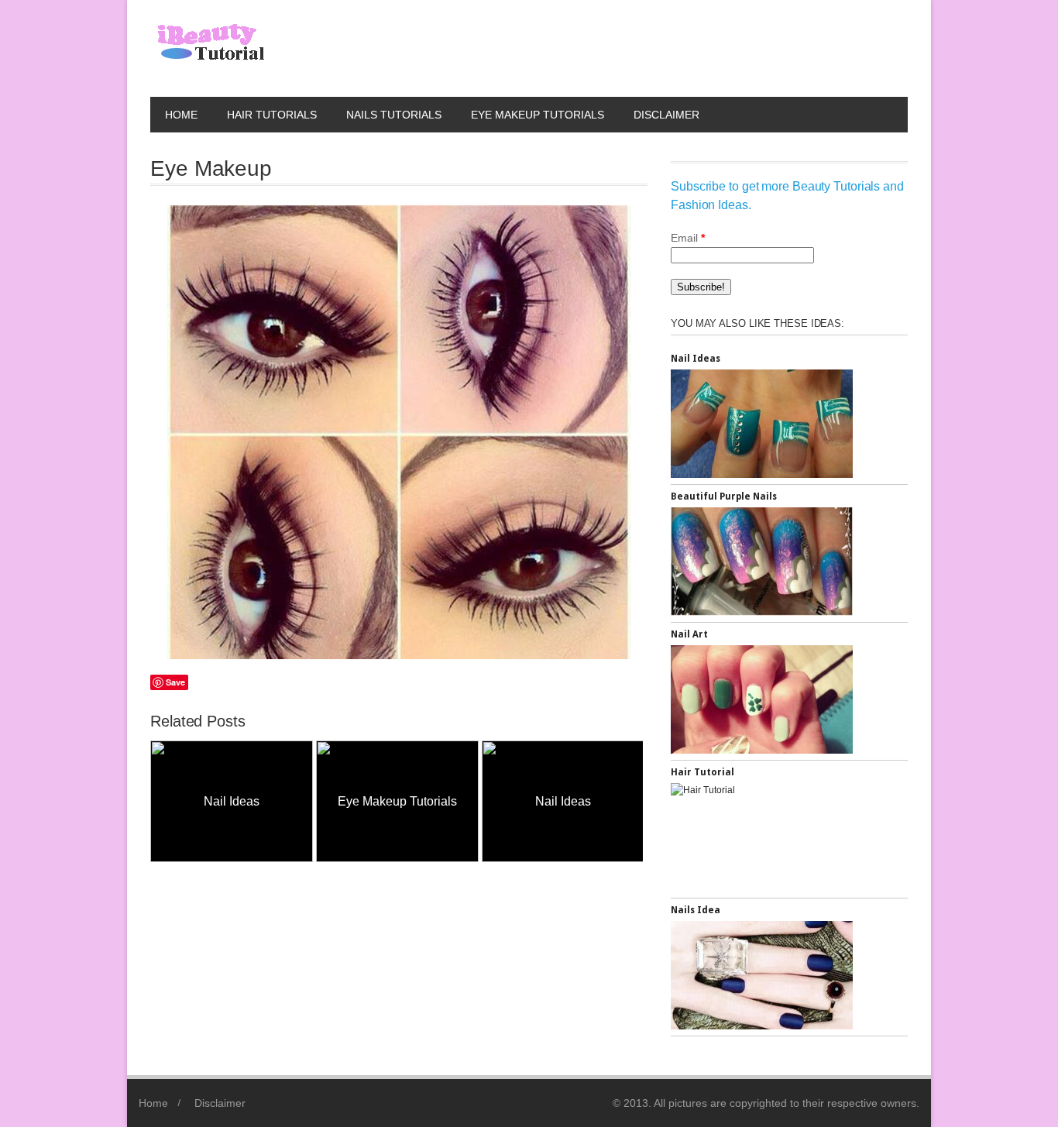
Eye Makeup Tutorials (537, 114)
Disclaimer (666, 114)
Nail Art (689, 634)
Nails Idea (695, 910)
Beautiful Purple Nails (724, 496)
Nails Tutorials (393, 114)
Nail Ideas (214, 801)
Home (181, 114)
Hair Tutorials (272, 114)
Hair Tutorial (702, 772)
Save (175, 682)
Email (688, 238)
